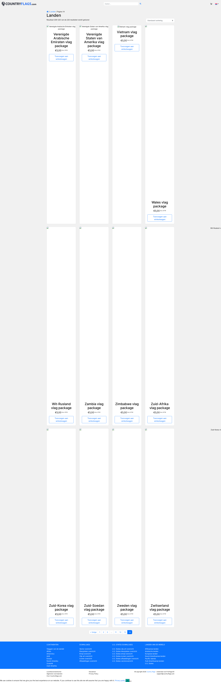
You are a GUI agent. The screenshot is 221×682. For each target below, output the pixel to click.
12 (120, 632)
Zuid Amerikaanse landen (154, 661)
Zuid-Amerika (52, 666)
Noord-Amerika (52, 661)
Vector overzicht (85, 649)
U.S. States (149, 663)
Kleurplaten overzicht (87, 651)
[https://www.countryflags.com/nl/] (19, 4)
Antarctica (50, 654)
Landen (53, 12)
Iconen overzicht (85, 659)
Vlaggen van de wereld (55, 649)
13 (125, 632)
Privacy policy (120, 680)
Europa (49, 659)
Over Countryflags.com (54, 676)
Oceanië (50, 663)
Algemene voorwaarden (54, 674)
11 (116, 632)
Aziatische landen (151, 651)
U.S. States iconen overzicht (123, 656)
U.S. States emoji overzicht (122, 654)
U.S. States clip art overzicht (123, 649)
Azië (48, 656)
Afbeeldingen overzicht (88, 661)
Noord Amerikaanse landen (155, 656)
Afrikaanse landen (151, 649)
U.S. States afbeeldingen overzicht (125, 659)
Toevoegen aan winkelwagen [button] (61, 57)
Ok (127, 680)
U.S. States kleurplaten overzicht (124, 651)
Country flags (150, 672)
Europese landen (151, 654)
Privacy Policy (93, 674)
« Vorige (93, 632)
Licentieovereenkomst (54, 672)
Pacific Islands (150, 659)
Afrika (49, 651)
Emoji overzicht (85, 654)
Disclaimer (92, 672)
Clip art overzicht (85, 656)
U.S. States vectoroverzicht (122, 661)
